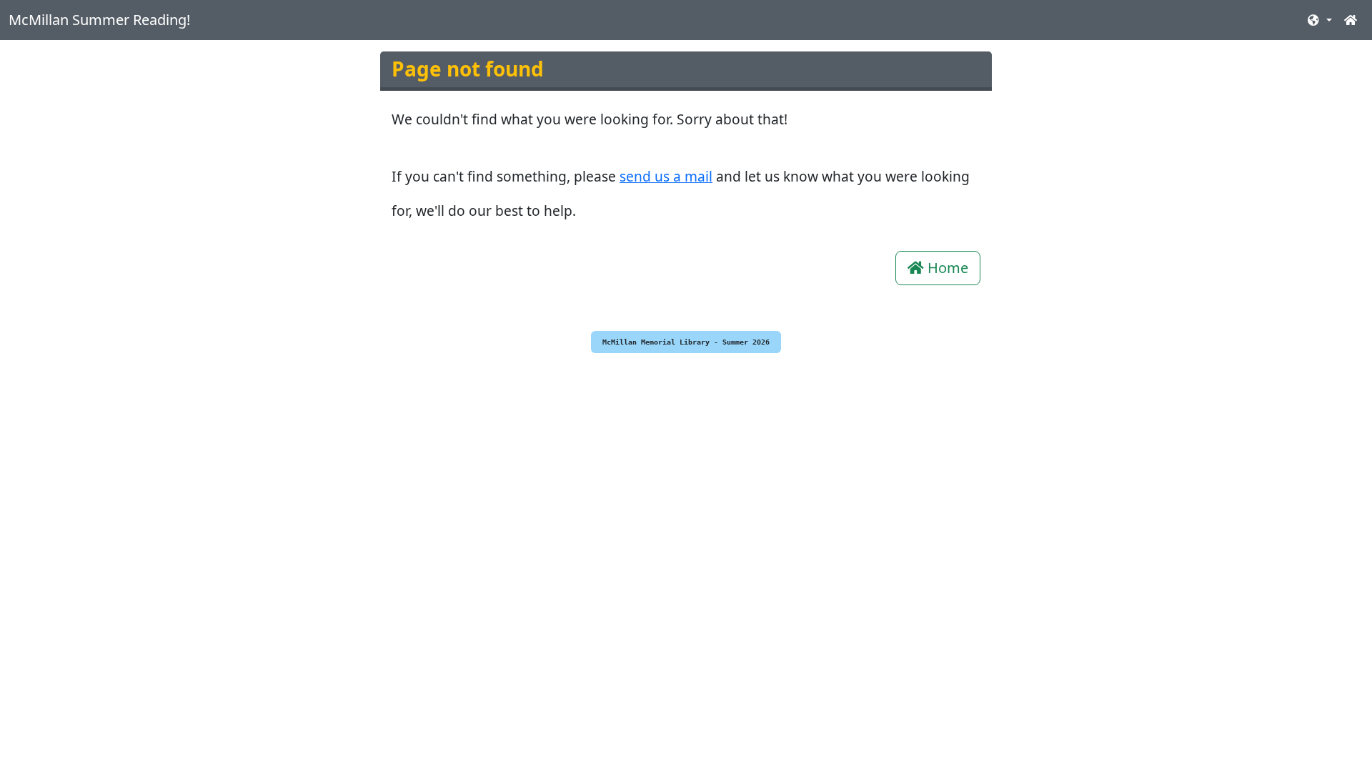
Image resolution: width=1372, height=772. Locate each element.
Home (946, 267)
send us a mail (666, 176)
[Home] (1350, 20)
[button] (1319, 20)
